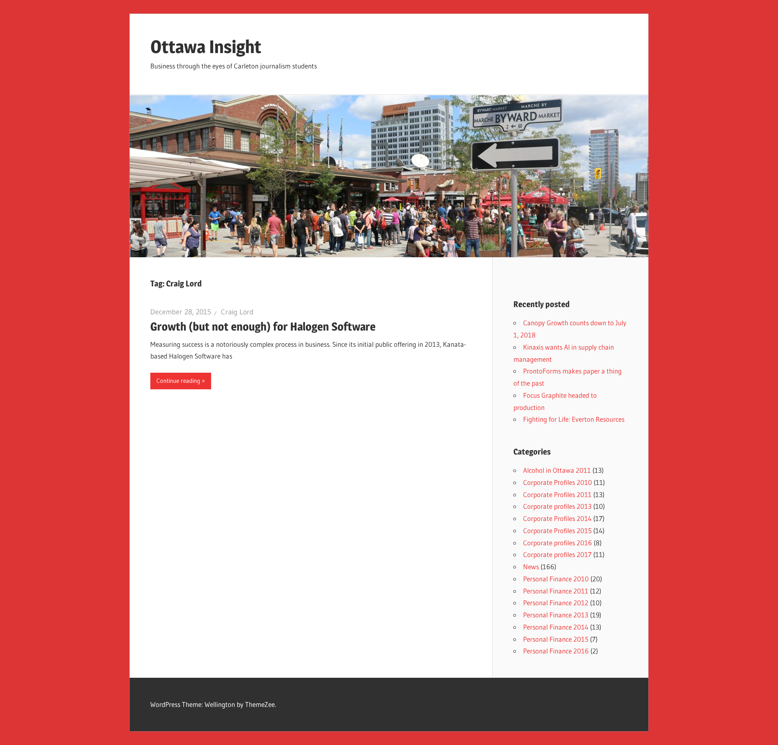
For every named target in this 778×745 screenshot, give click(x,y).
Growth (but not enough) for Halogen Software (263, 326)
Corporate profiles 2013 (557, 506)
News (531, 566)
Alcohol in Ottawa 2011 (557, 470)
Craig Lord (237, 311)
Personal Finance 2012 (555, 602)
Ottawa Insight (205, 47)
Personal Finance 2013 (555, 615)
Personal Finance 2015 (555, 639)
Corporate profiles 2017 (557, 554)
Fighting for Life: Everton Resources (573, 419)
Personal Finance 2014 (555, 627)
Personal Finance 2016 (556, 651)
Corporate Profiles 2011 (557, 494)
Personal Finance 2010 (556, 578)
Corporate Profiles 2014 (557, 518)
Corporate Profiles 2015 (557, 530)
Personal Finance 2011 (555, 591)
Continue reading (178, 380)
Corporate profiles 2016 (557, 542)
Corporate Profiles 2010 (557, 482)
